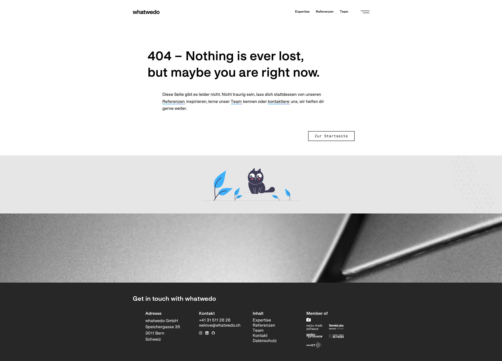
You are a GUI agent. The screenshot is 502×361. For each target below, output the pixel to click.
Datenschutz (265, 341)
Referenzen (325, 11)
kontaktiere (278, 102)
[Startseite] (146, 12)
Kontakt (260, 336)
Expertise (302, 11)
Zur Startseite (331, 136)
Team (344, 11)
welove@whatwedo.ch (219, 325)
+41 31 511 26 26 (214, 320)
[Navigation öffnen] (365, 12)
